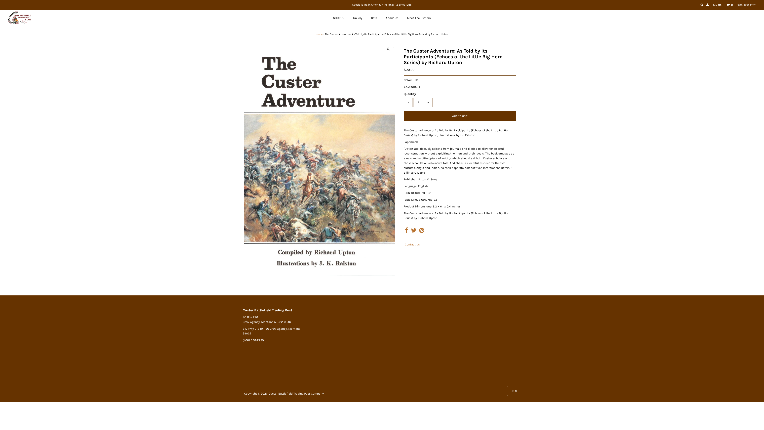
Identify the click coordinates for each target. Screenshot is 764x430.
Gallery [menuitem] (357, 18)
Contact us (412, 244)
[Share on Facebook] (406, 231)
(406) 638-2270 (746, 5)
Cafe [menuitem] (374, 18)
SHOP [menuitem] (336, 18)
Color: (408, 80)
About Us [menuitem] (392, 18)
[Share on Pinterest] (421, 231)
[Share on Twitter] (413, 231)
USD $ (513, 391)
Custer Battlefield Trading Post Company (296, 393)
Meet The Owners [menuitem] (419, 18)
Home (319, 34)
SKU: (407, 87)
